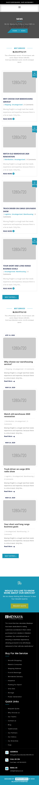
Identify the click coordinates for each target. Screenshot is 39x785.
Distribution (8, 159)
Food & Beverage (14, 673)
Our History (12, 737)
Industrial (11, 681)
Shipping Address (14, 668)
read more (7, 119)
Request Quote (19, 606)
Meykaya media (22, 779)
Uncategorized (17, 105)
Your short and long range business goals (17, 525)
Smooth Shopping (14, 660)
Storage (11, 693)
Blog (9, 725)
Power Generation (15, 697)
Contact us (12, 721)
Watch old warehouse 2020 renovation (17, 415)
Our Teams (12, 717)
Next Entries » (10, 297)
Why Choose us (14, 713)
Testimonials (12, 729)
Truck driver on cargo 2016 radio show (17, 470)
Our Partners (12, 733)
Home (14, 31)
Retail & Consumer (15, 664)
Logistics (7, 214)
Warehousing (28, 214)
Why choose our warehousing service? (18, 362)
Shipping (7, 105)
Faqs (9, 745)
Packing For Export (15, 685)
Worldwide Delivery (15, 677)
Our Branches (13, 741)
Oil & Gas (11, 689)
